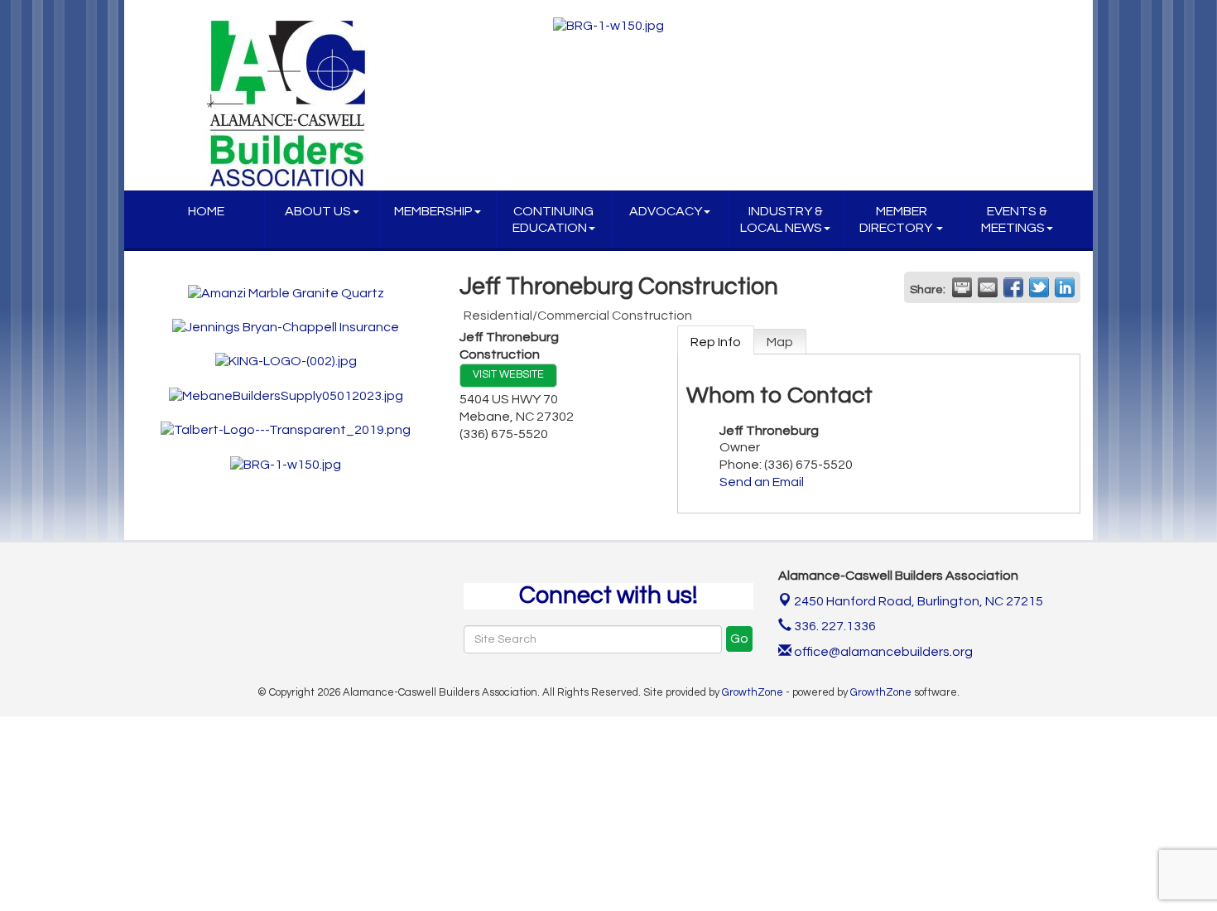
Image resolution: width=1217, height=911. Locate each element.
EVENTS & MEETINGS (1014, 219)
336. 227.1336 (833, 626)
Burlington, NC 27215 (918, 601)
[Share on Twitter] (1039, 287)
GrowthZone (752, 692)
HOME (206, 211)
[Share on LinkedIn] (1065, 287)
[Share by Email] (988, 287)
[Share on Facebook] (1013, 287)
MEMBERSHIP (433, 211)
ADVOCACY (665, 211)
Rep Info (715, 342)
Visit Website (508, 374)
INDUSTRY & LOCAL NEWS (781, 219)
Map (780, 342)
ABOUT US (318, 211)
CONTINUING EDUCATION (553, 219)
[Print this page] (962, 287)
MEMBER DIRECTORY (897, 219)
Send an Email (761, 482)
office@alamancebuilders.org (882, 651)
